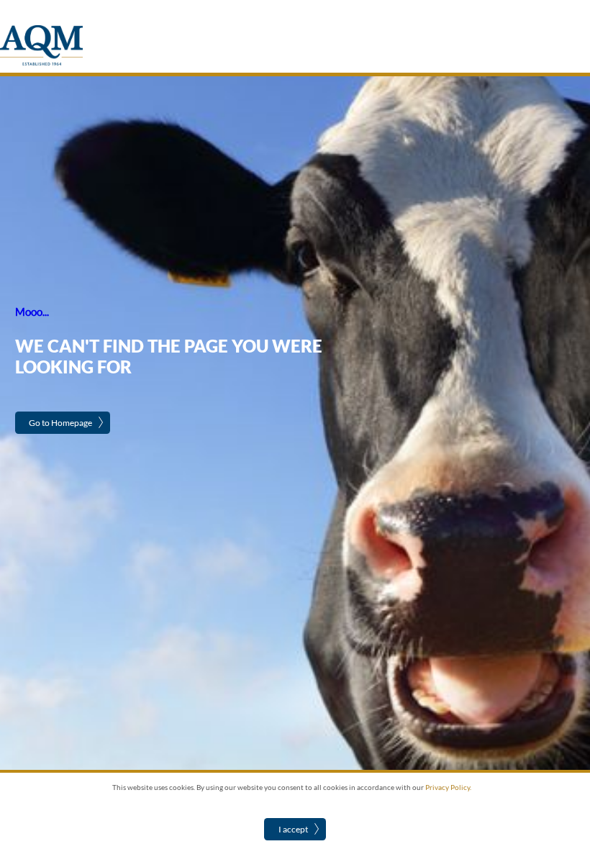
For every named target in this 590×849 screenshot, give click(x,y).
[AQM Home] (41, 62)
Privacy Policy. (448, 787)
